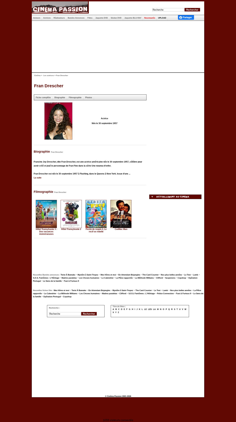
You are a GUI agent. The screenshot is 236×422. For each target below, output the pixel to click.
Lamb (195, 275)
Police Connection (165, 293)
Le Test (187, 275)
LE (145, 309)
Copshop (182, 278)
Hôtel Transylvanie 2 (71, 229)
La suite (37, 178)
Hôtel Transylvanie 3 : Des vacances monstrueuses (46, 231)
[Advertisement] (116, 46)
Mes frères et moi (108, 275)
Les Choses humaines (89, 278)
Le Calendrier (107, 278)
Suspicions (170, 278)
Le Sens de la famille (52, 281)
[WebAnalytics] (118, 408)
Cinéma (37, 75)
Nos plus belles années (171, 275)
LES (150, 309)
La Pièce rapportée (124, 278)
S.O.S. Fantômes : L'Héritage (46, 278)
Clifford (159, 278)
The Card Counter (150, 275)
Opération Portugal (52, 297)
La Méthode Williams (144, 278)
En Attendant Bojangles (129, 275)
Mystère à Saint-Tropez (88, 275)
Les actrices (48, 75)
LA (154, 309)
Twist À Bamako (68, 275)
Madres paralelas (69, 278)
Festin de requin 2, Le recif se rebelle (96, 230)
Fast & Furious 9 (71, 281)
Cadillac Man (121, 229)
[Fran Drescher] (58, 138)
